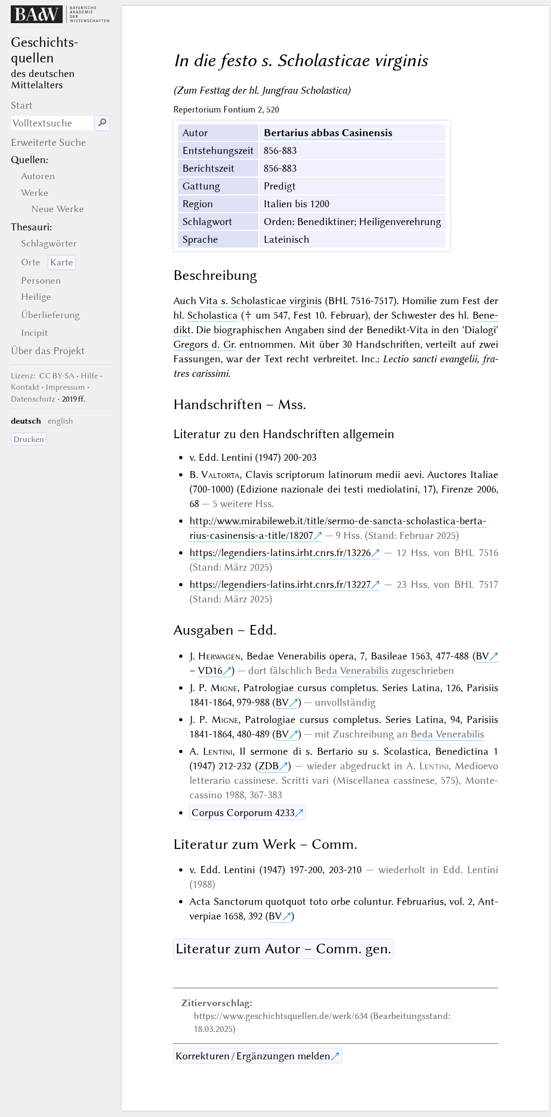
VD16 (210, 670)
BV (482, 656)
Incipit (34, 333)
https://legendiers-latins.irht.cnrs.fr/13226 (280, 552)
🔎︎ (102, 123)
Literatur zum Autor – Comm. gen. (283, 948)
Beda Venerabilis (351, 670)
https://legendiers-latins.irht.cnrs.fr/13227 (280, 584)
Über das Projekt (48, 351)
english (60, 421)
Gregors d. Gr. (204, 344)
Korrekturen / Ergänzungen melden (252, 1056)
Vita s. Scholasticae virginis (260, 300)
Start (22, 105)
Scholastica (212, 315)
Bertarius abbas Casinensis (328, 133)
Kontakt (25, 387)
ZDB (268, 766)
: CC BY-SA (42, 376)
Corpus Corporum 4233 (243, 812)
